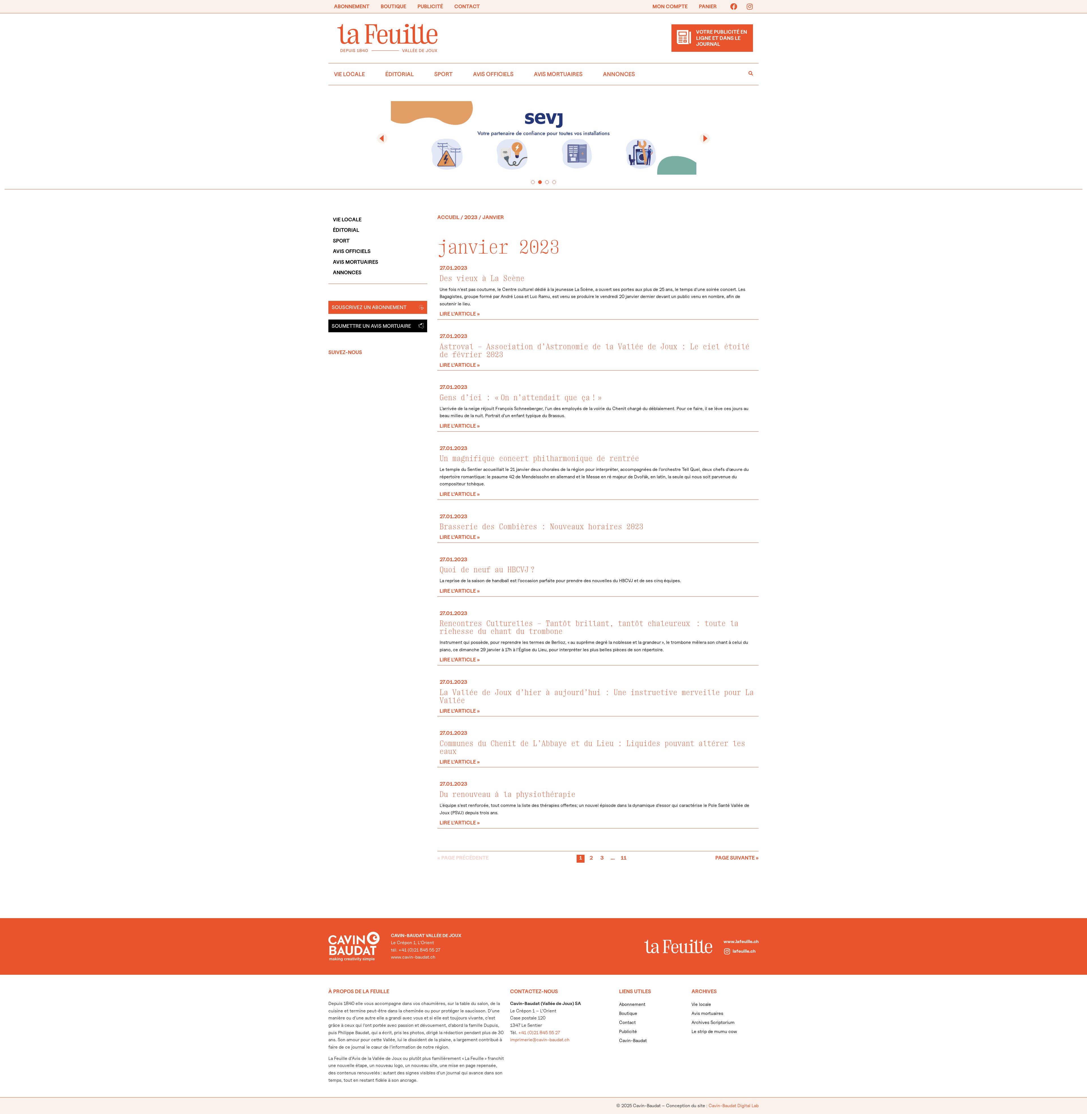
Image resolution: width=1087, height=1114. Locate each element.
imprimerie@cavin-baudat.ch (540, 1039)
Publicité (430, 6)
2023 (471, 217)
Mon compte (670, 6)
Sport (443, 74)
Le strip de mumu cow (714, 1031)
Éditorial (399, 74)
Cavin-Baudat (633, 1040)
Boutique (393, 6)
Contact (467, 6)
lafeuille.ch (744, 951)
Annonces (619, 74)
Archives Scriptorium (713, 1022)
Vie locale (349, 74)
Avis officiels (493, 74)
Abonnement (351, 6)
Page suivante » (737, 858)
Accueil (448, 217)
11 (624, 858)
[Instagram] (749, 6)
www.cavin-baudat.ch (413, 957)
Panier (708, 6)
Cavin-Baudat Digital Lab (734, 1105)
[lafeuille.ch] (727, 951)
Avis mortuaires (558, 74)
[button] (382, 138)
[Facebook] (733, 6)
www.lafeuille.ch (741, 941)
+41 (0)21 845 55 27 (539, 1032)
